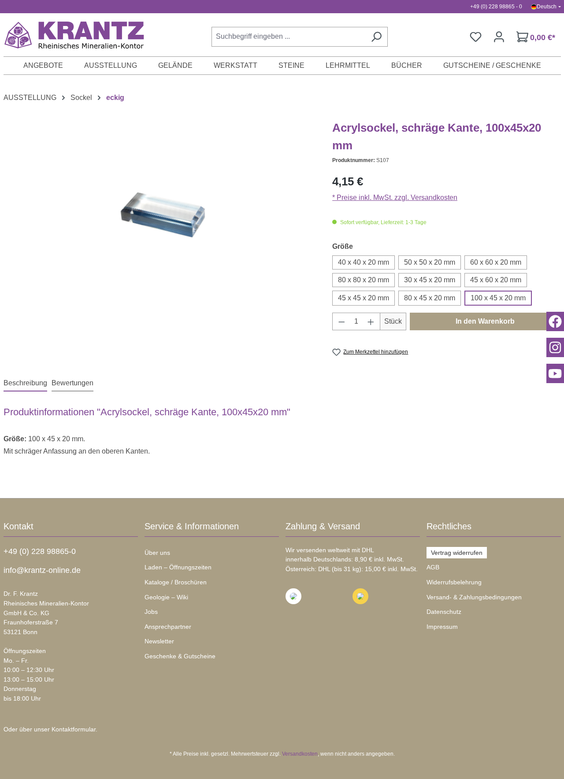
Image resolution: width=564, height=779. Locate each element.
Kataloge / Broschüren (176, 582)
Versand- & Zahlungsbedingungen (474, 597)
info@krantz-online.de (42, 570)
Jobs (151, 611)
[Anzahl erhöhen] (371, 321)
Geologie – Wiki (166, 597)
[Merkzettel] (475, 37)
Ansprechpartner (168, 626)
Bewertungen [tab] (72, 383)
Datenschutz (444, 611)
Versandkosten (300, 754)
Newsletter (159, 641)
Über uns (157, 552)
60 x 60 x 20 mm (495, 262)
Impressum (442, 626)
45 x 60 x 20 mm (495, 280)
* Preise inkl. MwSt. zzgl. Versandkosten (394, 197)
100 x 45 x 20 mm (498, 298)
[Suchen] (376, 37)
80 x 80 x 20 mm (363, 280)
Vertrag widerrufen (456, 552)
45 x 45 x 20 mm (363, 298)
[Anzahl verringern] (341, 321)
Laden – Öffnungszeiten (178, 567)
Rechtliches (449, 526)
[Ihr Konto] (499, 37)
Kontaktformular (74, 729)
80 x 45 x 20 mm (429, 298)
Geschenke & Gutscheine (180, 656)
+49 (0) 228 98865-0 (40, 551)
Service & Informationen (192, 526)
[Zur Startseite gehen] (70, 34)
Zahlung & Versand (323, 526)
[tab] (25, 383)
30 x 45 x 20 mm (429, 280)
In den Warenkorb (485, 321)
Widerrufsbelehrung (454, 582)
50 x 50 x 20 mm (429, 262)
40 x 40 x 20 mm (363, 262)
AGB (433, 567)
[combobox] (288, 37)
